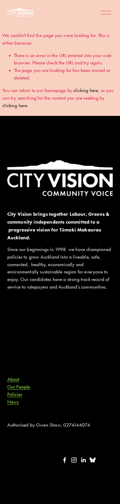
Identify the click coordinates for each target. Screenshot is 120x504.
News (13, 402)
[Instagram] (74, 460)
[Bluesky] (93, 460)
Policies (14, 394)
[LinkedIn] (83, 460)
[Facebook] (65, 460)
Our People (18, 387)
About (13, 379)
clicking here (85, 90)
